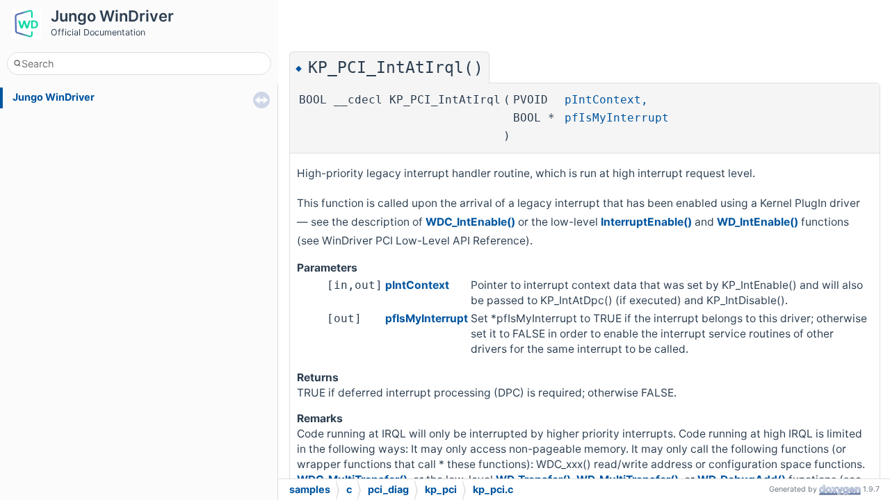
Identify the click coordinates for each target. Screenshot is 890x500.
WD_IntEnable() (757, 221)
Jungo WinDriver (54, 97)
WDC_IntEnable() (470, 221)
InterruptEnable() (646, 221)
